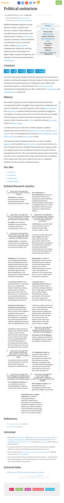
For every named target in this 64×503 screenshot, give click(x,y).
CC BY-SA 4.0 (32, 476)
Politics (48, 26)
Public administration (48, 39)
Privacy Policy (50, 489)
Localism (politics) (13, 181)
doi (8, 442)
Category (52, 28)
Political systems (48, 34)
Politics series (51, 24)
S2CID (25, 442)
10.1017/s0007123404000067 (16, 442)
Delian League (17, 123)
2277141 (30, 442)
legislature (7, 144)
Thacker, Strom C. (20, 437)
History (7, 71)
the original (44, 442)
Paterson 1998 (12, 427)
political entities (22, 45)
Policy (48, 41)
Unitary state (11, 172)
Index (47, 28)
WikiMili (5, 2)
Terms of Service (38, 489)
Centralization (12, 175)
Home (12, 489)
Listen (58, 2)
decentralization (10, 92)
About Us (28, 489)
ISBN (18, 454)
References (22, 71)
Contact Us (19, 489)
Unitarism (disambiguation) (24, 20)
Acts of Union (28, 137)
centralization (9, 60)
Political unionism (24, 18)
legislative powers (29, 144)
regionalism (11, 111)
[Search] (38, 2)
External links (40, 71)
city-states (53, 120)
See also (13, 71)
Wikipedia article (39, 475)
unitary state (28, 36)
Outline (43, 28)
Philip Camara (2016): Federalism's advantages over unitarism (26, 472)
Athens (31, 120)
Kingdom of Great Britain (37, 131)
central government (45, 86)
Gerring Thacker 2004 (15, 424)
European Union (13, 178)
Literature (31, 71)
